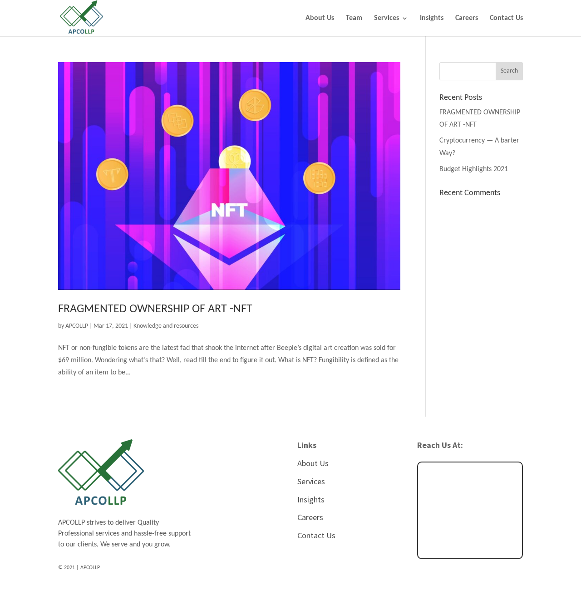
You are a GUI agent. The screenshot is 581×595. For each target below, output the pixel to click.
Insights (431, 18)
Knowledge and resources (165, 326)
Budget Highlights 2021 (473, 169)
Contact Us (506, 18)
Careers (466, 18)
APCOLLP (76, 326)
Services (386, 18)
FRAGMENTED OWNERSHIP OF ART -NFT (155, 309)
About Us (319, 18)
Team (354, 18)
